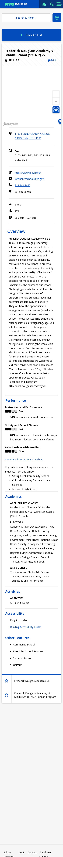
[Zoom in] (55, 94)
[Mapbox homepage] (10, 124)
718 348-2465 (22, 185)
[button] (31, 53)
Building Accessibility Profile (25, 627)
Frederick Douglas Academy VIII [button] (32, 680)
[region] (31, 96)
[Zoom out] (55, 101)
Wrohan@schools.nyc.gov (29, 178)
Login (22, 852)
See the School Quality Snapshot (23, 459)
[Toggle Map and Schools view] (56, 17)
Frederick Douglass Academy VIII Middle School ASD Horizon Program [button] (35, 695)
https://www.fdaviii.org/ (28, 172)
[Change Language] (51, 4)
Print (53, 60)
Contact (32, 852)
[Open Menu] (59, 4)
